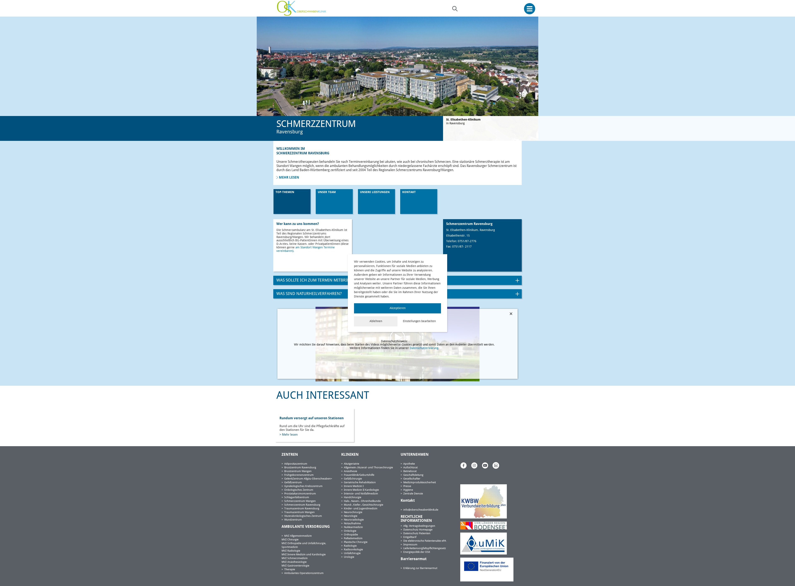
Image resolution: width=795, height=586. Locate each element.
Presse (407, 486)
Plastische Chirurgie (355, 542)
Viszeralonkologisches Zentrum (303, 516)
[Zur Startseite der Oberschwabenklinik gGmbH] (302, 8)
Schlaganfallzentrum (296, 497)
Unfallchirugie (352, 553)
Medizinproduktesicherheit (419, 482)
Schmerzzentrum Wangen (300, 501)
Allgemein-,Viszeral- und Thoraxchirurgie (368, 467)
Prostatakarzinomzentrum (300, 493)
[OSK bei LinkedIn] (496, 465)
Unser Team (327, 192)
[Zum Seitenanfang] (790, 573)
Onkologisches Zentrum (298, 490)
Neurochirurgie (353, 512)
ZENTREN (290, 455)
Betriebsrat (410, 471)
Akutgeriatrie (351, 464)
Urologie (349, 557)
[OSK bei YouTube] (485, 465)
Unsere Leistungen (375, 192)
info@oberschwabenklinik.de (420, 510)
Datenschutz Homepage (417, 529)
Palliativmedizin (353, 538)
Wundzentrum (293, 519)
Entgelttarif (409, 537)
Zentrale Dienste (413, 493)
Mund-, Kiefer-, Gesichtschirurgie (363, 505)
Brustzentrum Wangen (298, 471)
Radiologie (350, 546)
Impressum (410, 544)
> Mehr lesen (288, 434)
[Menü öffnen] (529, 9)
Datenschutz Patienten (416, 533)
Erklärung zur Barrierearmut (420, 568)
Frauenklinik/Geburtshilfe (359, 475)
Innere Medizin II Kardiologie (361, 490)
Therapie (289, 569)
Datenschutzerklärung (424, 348)
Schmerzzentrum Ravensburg (302, 505)
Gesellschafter (411, 478)
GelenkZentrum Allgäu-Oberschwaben (307, 478)
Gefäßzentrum (293, 482)
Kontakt (409, 192)
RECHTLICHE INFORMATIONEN (416, 519)
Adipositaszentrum (295, 464)
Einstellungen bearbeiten (419, 321)
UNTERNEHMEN (415, 455)
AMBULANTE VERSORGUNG (306, 527)
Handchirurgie (352, 497)
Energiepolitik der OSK (416, 552)
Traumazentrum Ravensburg (301, 508)
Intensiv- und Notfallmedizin (361, 493)
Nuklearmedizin (353, 527)
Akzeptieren (398, 308)
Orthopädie (351, 534)
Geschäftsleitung (413, 475)
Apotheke (409, 464)
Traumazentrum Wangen (299, 512)
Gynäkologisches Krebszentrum (303, 486)
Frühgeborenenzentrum (299, 475)
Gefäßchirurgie (353, 478)
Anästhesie (350, 471)
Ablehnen (376, 321)
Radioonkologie (353, 549)
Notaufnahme (352, 523)
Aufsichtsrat (410, 467)
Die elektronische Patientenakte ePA (424, 541)
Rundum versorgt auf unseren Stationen (311, 418)
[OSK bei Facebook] (463, 465)
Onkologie (350, 531)
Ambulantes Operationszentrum (304, 573)
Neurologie (350, 516)
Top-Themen (285, 192)
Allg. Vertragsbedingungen (419, 526)
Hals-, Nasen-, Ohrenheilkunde (362, 501)
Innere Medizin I (354, 486)
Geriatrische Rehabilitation (360, 482)
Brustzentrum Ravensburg (300, 467)
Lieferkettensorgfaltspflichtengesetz (424, 548)
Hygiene (408, 490)
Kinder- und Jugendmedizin (360, 508)
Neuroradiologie (354, 519)
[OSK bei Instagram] (474, 465)
